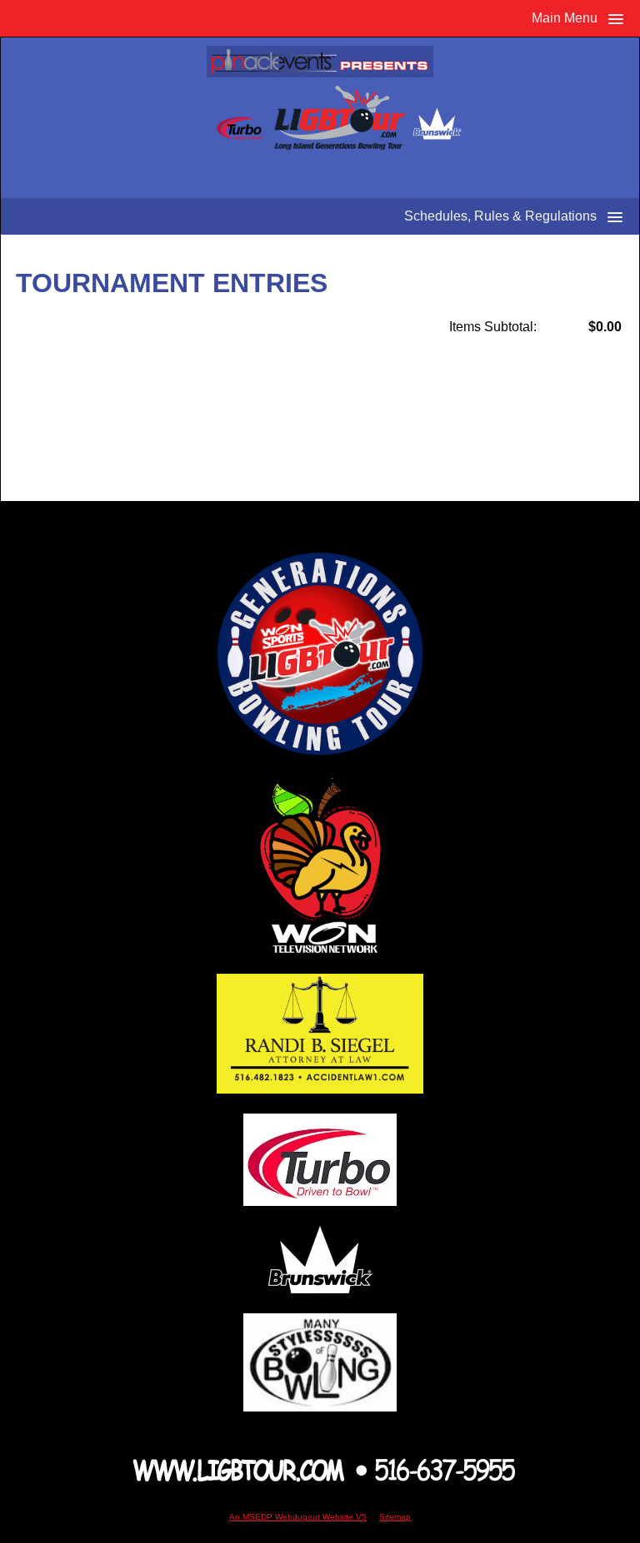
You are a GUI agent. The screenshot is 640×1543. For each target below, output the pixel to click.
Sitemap (395, 1516)
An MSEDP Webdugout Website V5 (298, 1516)
